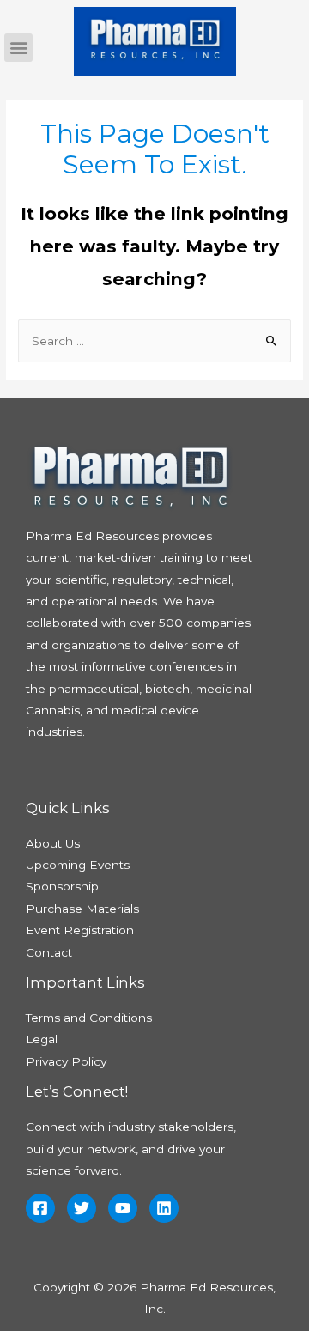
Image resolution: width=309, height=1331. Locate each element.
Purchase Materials (82, 908)
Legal (42, 1039)
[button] (18, 47)
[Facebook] (40, 1208)
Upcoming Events (78, 865)
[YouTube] (122, 1208)
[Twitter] (81, 1208)
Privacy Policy (66, 1061)
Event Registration (80, 930)
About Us (53, 843)
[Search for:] (154, 341)
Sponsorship (62, 886)
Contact (49, 952)
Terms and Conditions (89, 1017)
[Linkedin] (164, 1208)
